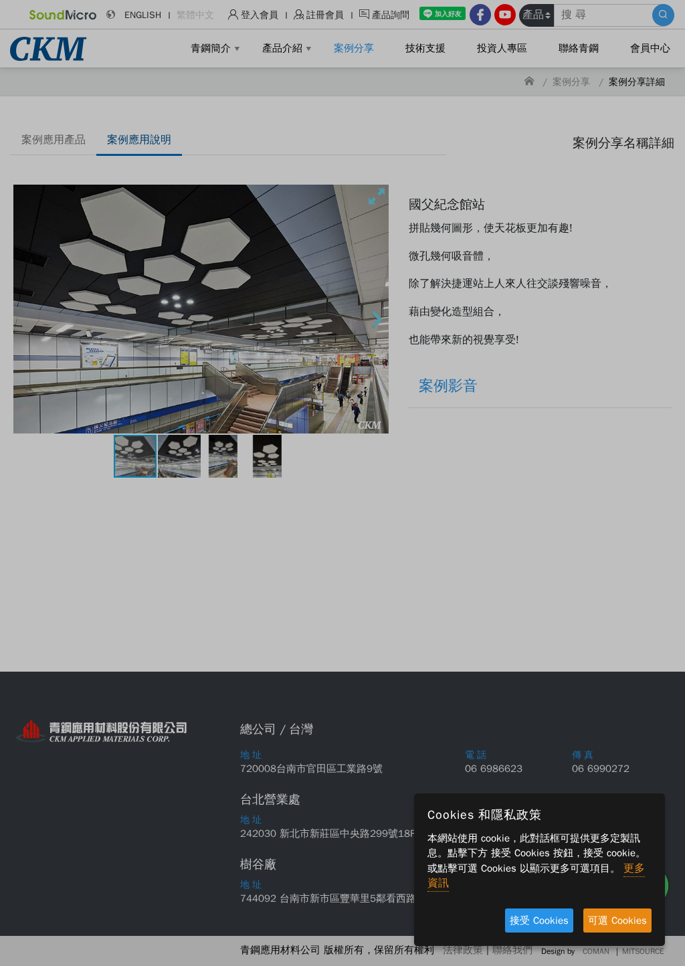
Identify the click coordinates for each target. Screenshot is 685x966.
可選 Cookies (617, 920)
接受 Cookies (539, 920)
